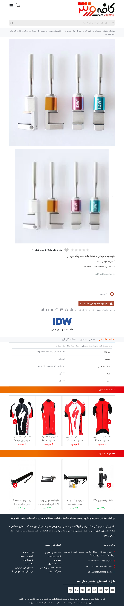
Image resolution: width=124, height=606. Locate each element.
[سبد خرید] (17, 5)
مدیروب (32, 602)
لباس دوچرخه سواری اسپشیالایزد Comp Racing (22, 439)
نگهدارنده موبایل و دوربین (50, 31)
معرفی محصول (87, 339)
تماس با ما (29, 563)
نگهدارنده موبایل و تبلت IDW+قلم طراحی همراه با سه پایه (48, 502)
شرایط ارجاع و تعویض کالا (22, 571)
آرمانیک (58, 602)
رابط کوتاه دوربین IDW (103, 500)
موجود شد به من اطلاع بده (94, 303)
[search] (12, 23)
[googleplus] (76, 590)
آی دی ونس (57, 329)
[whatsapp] (94, 590)
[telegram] (88, 590)
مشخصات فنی (106, 339)
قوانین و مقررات (54, 556)
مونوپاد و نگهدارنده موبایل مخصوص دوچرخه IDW (75, 502)
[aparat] (70, 590)
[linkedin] (82, 590)
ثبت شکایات (28, 552)
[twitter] (106, 590)
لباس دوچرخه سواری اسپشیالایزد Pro (49, 438)
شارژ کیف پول (55, 571)
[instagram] (100, 590)
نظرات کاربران (69, 339)
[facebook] (112, 590)
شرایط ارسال (28, 560)
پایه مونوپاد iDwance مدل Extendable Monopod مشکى (22, 502)
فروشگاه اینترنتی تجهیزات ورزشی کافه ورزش (97, 31)
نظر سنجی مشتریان (52, 552)
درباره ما (57, 560)
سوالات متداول (54, 563)
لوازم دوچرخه (70, 31)
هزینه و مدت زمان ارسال (50, 567)
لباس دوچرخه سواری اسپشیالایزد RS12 (102, 438)
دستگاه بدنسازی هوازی (24, 531)
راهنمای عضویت (27, 556)
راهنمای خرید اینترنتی (24, 567)
